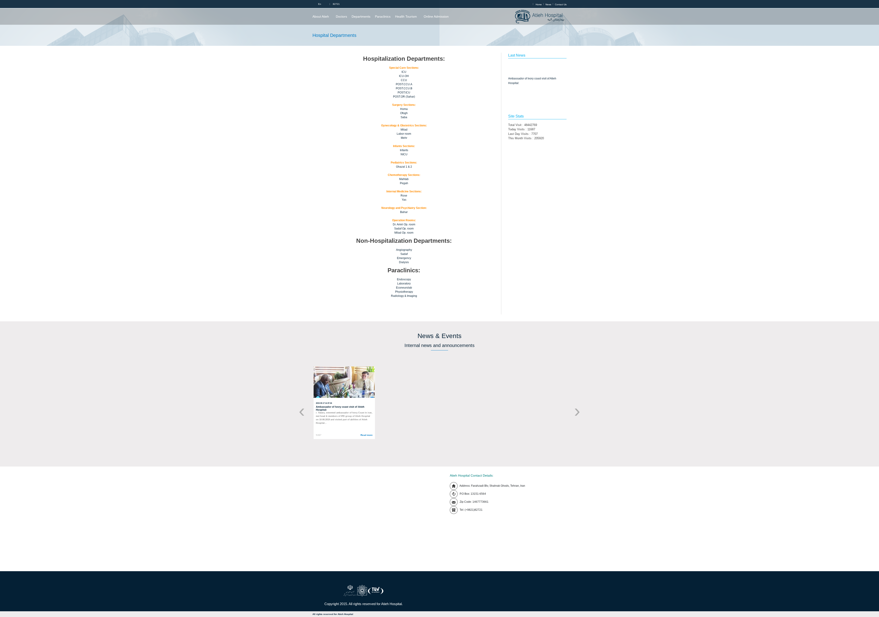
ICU (404, 72)
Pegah (404, 183)
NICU (404, 154)
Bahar (404, 212)
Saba (404, 117)
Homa (404, 109)
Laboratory (404, 283)
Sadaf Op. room (404, 228)
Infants (404, 150)
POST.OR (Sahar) (404, 96)
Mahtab (404, 179)
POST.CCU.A (404, 84)
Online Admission (436, 16)
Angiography (404, 249)
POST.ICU (404, 92)
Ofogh (404, 113)
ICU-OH (404, 76)
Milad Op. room (403, 232)
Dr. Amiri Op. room (404, 224)
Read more (367, 435)
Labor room (404, 133)
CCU (404, 80)
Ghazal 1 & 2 (404, 166)
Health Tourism (406, 16)
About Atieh (320, 16)
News (548, 4)
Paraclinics (383, 16)
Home (539, 4)
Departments (361, 16)
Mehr (404, 137)
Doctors (341, 16)
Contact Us (561, 4)
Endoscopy (404, 279)
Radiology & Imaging (404, 296)
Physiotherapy (404, 291)
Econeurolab (404, 287)
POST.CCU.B (404, 88)
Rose (404, 195)
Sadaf (404, 254)
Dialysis (404, 262)
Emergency (404, 258)
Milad (404, 129)
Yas (404, 199)
